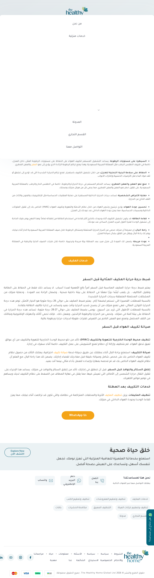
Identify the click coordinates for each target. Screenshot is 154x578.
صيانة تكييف (61, 352)
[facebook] (30, 557)
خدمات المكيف (78, 261)
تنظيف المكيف (113, 395)
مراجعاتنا (39, 554)
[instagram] (20, 557)
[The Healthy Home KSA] (77, 12)
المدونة (77, 122)
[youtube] (10, 557)
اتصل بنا (94, 480)
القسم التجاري (77, 134)
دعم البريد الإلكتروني (69, 480)
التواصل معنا (74, 147)
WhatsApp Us (78, 415)
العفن (34, 165)
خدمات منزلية (77, 36)
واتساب (42, 480)
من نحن (77, 24)
